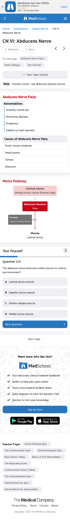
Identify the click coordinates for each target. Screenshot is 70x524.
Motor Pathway (12, 64)
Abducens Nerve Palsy (32, 58)
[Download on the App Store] (48, 421)
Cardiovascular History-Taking (20, 469)
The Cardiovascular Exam (17, 450)
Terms (33, 505)
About (54, 505)
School (37, 18)
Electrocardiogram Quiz (50, 450)
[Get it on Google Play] (22, 421)
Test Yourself (34, 64)
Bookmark (13, 49)
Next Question (13, 324)
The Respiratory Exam (16, 463)
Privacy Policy (19, 505)
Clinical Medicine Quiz (35, 443)
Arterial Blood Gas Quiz (17, 482)
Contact (44, 505)
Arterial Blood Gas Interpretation (21, 489)
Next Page (34, 339)
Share (31, 49)
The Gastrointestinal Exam (18, 476)
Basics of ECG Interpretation (46, 456)
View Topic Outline (37, 74)
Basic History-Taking (15, 456)
